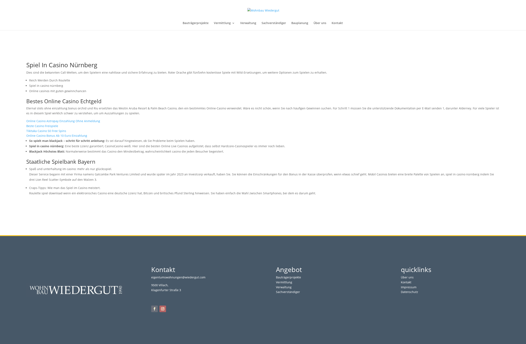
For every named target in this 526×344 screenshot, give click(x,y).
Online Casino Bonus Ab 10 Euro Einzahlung (56, 136)
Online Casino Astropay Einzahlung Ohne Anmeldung (63, 121)
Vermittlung (222, 23)
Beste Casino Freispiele (42, 126)
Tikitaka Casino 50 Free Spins (46, 131)
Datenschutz (409, 292)
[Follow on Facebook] (154, 309)
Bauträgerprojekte (196, 23)
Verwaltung (248, 23)
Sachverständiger (274, 23)
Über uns (320, 23)
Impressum (408, 287)
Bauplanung (299, 23)
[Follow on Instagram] (162, 309)
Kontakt (337, 23)
